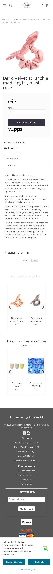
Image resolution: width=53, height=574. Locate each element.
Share (26, 260)
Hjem (4, 19)
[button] (10, 307)
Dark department (16, 142)
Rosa (19, 19)
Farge (12, 19)
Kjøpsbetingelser (26, 470)
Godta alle (39, 562)
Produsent (11, 165)
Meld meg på (26, 508)
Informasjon (12, 158)
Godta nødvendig (14, 562)
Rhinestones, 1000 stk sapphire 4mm (36, 386)
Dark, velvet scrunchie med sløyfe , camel (17, 321)
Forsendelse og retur (26, 475)
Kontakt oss (26, 484)
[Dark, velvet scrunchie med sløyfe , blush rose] (26, 52)
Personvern (26, 479)
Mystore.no (26, 427)
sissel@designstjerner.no (26, 460)
